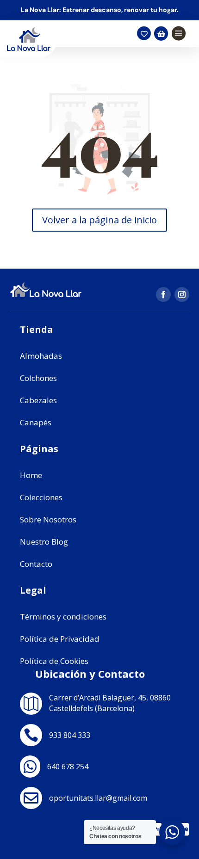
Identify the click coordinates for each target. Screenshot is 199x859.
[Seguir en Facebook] (163, 294)
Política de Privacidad (60, 638)
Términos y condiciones (63, 616)
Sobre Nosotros (48, 519)
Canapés (35, 422)
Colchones (38, 378)
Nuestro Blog (44, 541)
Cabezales (38, 400)
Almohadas (41, 355)
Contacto (36, 563)
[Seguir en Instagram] (181, 294)
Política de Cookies (54, 661)
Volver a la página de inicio (99, 220)
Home (31, 475)
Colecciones (41, 497)
